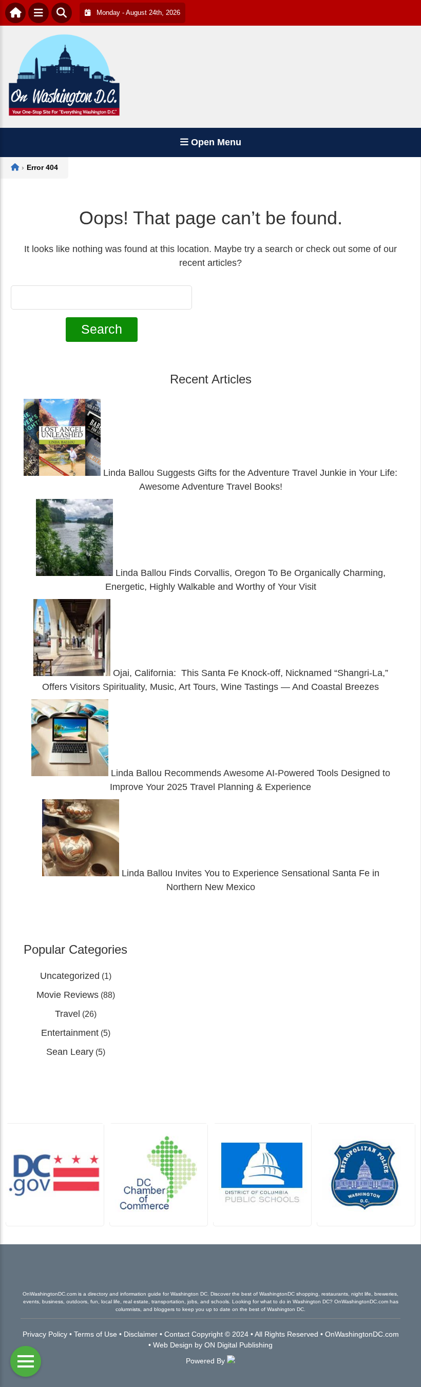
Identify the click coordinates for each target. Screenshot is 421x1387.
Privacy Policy (45, 1334)
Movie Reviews (67, 995)
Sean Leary (69, 1052)
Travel (67, 1014)
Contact (176, 1334)
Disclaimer (141, 1334)
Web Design (173, 1345)
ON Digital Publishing (238, 1345)
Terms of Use (95, 1334)
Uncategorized (70, 976)
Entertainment (70, 1033)
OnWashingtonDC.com (362, 1334)
